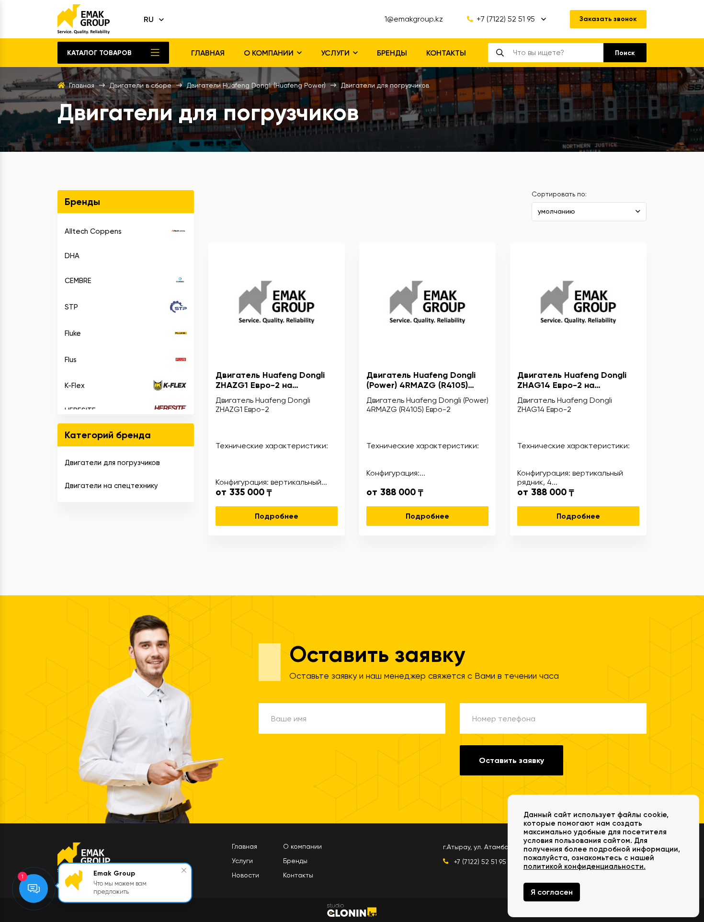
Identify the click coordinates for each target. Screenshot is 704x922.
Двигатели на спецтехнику (111, 485)
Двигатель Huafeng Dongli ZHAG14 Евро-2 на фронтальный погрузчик (571, 380)
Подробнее (276, 516)
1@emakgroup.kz (414, 19)
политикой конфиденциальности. (584, 866)
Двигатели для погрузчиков (112, 462)
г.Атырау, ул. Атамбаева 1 (484, 847)
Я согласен (552, 892)
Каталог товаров (99, 53)
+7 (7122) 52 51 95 (506, 19)
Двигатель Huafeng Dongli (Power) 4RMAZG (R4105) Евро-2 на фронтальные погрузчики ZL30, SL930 (421, 380)
